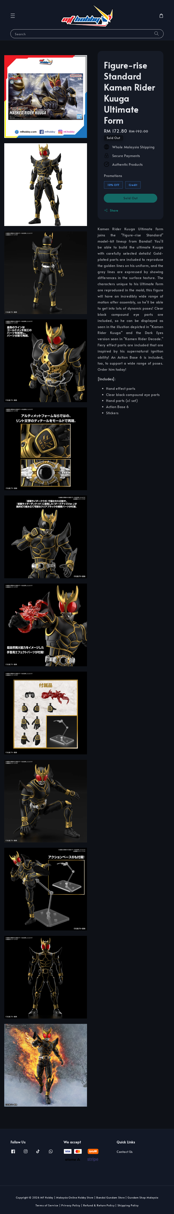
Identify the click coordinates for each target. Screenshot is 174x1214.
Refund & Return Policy (98, 1205)
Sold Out (130, 198)
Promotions (113, 175)
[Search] (156, 33)
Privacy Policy (70, 1205)
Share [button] (114, 210)
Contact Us (125, 1152)
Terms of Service (46, 1205)
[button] (12, 15)
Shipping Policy (128, 1205)
